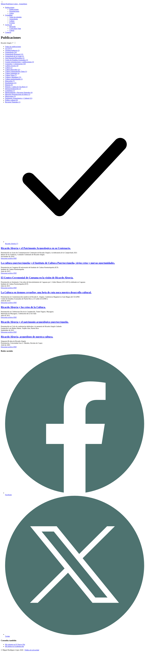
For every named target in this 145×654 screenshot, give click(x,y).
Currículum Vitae (15, 28)
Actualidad (8, 15)
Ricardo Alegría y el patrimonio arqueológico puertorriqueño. (35, 322)
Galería (11, 30)
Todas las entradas (15, 17)
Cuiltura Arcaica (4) (11, 66)
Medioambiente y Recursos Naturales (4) (18, 92)
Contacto (8, 32)
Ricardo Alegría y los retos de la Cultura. (23, 307)
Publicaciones (9, 7)
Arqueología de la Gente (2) (14, 56)
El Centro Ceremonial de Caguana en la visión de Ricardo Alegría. (37, 277)
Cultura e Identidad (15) (13, 77)
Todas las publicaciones (13, 47)
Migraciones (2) (10, 96)
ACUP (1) (8, 48)
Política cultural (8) (11, 100)
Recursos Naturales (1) (12, 102)
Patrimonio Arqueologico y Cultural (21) (18, 98)
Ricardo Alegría (6, 43)
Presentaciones (14, 11)
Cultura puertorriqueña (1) (14, 79)
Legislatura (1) (10, 91)
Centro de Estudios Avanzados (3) (16, 60)
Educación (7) (10, 81)
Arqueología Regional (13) (14, 54)
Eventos (12, 23)
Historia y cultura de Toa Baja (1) (16, 87)
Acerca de (8, 25)
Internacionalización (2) (13, 89)
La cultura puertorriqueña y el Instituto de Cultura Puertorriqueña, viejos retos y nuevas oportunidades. (58, 263)
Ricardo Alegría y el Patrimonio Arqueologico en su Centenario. (36, 248)
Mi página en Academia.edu (14, 646)
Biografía (12, 27)
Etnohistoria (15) (10, 83)
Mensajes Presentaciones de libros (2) (17, 94)
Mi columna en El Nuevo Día (15, 644)
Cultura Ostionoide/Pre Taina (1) (16, 71)
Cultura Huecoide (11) (12, 69)
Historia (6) (9, 85)
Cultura (11, 21)
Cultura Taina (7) (11, 75)
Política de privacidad (32, 650)
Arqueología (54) (11, 52)
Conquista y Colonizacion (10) (15, 64)
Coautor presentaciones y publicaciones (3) (19, 62)
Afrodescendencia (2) (12, 50)
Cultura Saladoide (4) (12, 73)
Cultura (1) (8, 68)
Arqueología (13, 19)
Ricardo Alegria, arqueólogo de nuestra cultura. (27, 336)
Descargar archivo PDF (9, 258)
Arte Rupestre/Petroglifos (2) (14, 58)
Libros (11, 13)
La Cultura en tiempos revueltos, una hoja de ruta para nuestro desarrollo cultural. (46, 292)
